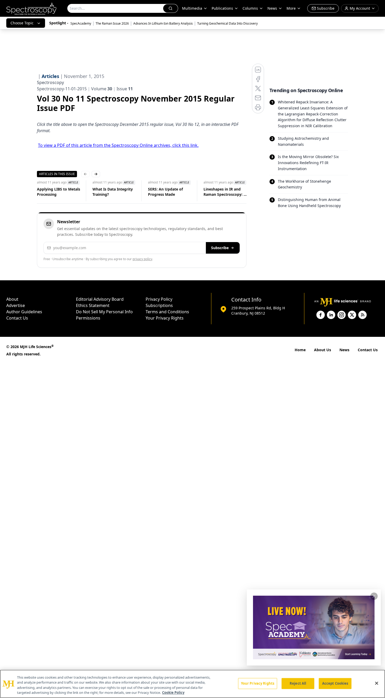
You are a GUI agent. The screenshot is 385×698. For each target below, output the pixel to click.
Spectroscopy (50, 82)
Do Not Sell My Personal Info (104, 312)
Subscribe (220, 247)
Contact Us (17, 318)
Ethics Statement (92, 305)
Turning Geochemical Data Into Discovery (227, 23)
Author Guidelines (24, 312)
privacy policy (142, 259)
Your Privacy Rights (165, 318)
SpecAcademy (80, 23)
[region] (192, 684)
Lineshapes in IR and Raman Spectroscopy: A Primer (225, 192)
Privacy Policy (159, 299)
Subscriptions (159, 305)
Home (300, 349)
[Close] (376, 683)
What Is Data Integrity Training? (112, 192)
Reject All (298, 683)
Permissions (88, 318)
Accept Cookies (335, 683)
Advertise (15, 305)
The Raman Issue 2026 (112, 23)
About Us (322, 349)
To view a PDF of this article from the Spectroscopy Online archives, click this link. (118, 145)
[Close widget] (374, 596)
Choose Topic (22, 22)
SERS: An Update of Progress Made (165, 192)
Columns (250, 8)
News (344, 349)
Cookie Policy (173, 692)
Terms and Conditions (167, 312)
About (12, 299)
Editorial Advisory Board (100, 299)
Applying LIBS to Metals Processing (58, 192)
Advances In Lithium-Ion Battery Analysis (163, 23)
